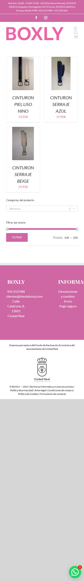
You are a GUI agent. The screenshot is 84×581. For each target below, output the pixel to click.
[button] (75, 572)
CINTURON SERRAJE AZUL (61, 104)
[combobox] (42, 209)
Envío (68, 301)
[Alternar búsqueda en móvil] (76, 32)
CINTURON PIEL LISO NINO (23, 104)
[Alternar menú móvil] (76, 28)
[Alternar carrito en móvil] (76, 37)
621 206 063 (61, 10)
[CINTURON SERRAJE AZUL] (61, 59)
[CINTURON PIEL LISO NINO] (23, 59)
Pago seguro (68, 306)
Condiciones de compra (60, 390)
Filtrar (17, 237)
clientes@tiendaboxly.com (24, 296)
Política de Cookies (28, 393)
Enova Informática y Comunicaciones (53, 386)
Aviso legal (40, 390)
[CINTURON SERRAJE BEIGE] (23, 129)
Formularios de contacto (53, 393)
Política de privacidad (21, 390)
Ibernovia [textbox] (40, 208)
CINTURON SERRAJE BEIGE (23, 174)
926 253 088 (45, 10)
